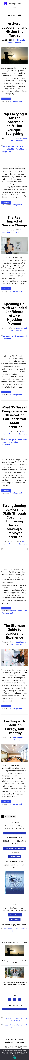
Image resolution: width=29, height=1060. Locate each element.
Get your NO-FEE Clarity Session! (14, 848)
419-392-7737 (15, 915)
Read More (6, 98)
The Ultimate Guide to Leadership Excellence (14, 631)
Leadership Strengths (18, 611)
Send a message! (15, 919)
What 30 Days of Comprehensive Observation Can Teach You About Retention (14, 417)
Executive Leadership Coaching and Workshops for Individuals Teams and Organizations (14, 3)
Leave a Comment (14, 42)
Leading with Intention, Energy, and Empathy (14, 727)
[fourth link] (14, 999)
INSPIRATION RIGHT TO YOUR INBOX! (14, 833)
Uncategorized (16, 101)
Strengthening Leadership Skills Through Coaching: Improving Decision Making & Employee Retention (14, 521)
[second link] (9, 999)
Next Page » (11, 817)
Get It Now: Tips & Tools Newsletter (14, 1008)
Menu (14, 7)
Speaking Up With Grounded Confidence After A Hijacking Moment (14, 314)
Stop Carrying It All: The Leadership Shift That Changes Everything (14, 124)
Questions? (15, 857)
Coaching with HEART (20, 1046)
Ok (15, 1057)
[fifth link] (19, 999)
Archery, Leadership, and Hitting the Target (14, 29)
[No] (27, 1054)
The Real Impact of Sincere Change (14, 221)
